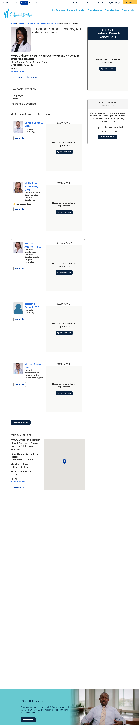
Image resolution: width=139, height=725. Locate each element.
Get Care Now (58, 10)
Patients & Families (76, 10)
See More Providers (21, 422)
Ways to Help (128, 10)
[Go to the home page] (18, 13)
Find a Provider (112, 10)
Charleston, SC (33, 23)
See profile (19, 138)
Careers (89, 3)
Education (14, 3)
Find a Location (95, 10)
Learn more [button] (28, 720)
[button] (18, 77)
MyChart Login (114, 3)
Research (33, 3)
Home (13, 23)
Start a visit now (108, 137)
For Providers (78, 3)
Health (24, 3)
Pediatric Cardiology (50, 23)
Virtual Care (101, 3)
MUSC (5, 3)
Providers (21, 23)
